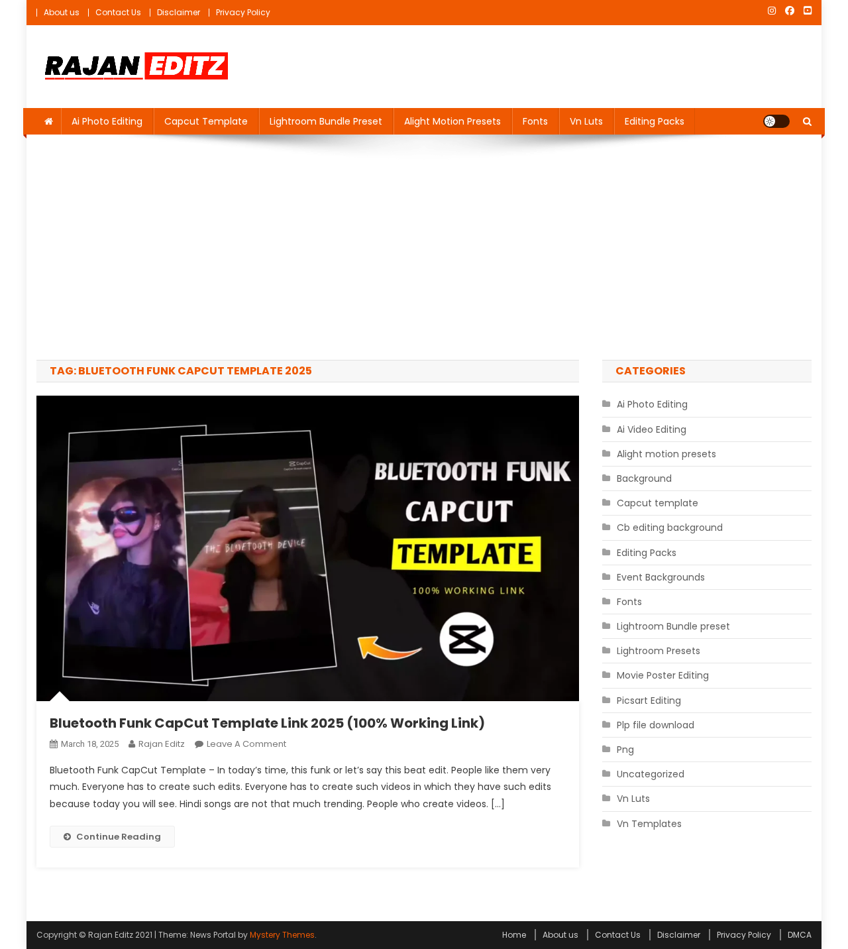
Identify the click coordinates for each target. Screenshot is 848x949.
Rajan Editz (161, 744)
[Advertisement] (424, 247)
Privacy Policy (243, 12)
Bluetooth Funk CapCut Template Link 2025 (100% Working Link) (267, 723)
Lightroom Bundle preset (326, 121)
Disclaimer (178, 12)
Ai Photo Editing (107, 121)
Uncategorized (650, 774)
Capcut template (206, 121)
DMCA (800, 934)
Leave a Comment (246, 744)
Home (514, 934)
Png (625, 749)
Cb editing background (670, 527)
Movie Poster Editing (663, 675)
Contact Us (118, 12)
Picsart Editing (649, 700)
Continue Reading (118, 836)
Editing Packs (654, 121)
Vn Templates (649, 823)
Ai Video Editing (651, 429)
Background (644, 478)
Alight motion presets (452, 121)
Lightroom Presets (658, 650)
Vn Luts (586, 121)
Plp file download (655, 725)
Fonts (535, 121)
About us (62, 12)
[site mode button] (776, 121)
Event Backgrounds (661, 577)
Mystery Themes (282, 934)
